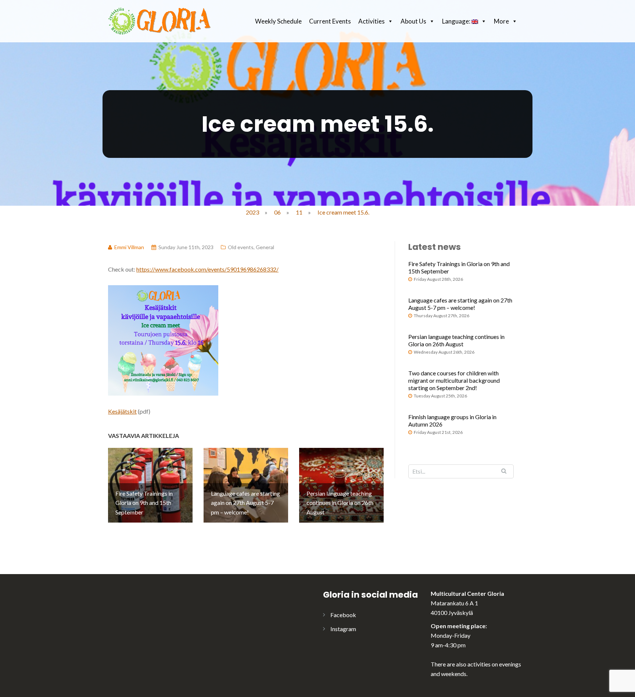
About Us (413, 21)
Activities (371, 21)
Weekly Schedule (278, 21)
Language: (456, 21)
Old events (241, 247)
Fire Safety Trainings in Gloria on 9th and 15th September (459, 267)
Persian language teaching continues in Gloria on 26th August (456, 340)
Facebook (343, 614)
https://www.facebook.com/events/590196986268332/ (207, 269)
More (501, 21)
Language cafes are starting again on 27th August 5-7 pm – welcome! (460, 304)
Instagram (343, 628)
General (265, 247)
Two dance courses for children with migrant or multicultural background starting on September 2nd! (454, 380)
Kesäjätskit (122, 411)
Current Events (330, 21)
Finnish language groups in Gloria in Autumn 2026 (452, 420)
